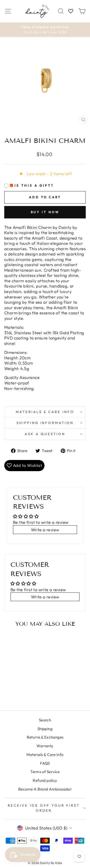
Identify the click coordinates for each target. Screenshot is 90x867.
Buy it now (45, 212)
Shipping (45, 728)
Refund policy (45, 780)
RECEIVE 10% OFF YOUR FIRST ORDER (44, 807)
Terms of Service (45, 771)
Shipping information (45, 423)
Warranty (44, 745)
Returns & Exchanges (45, 737)
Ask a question (45, 434)
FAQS (45, 763)
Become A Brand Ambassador (45, 789)
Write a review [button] (45, 529)
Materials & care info (45, 412)
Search (45, 720)
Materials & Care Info (45, 754)
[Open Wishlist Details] (70, 11)
